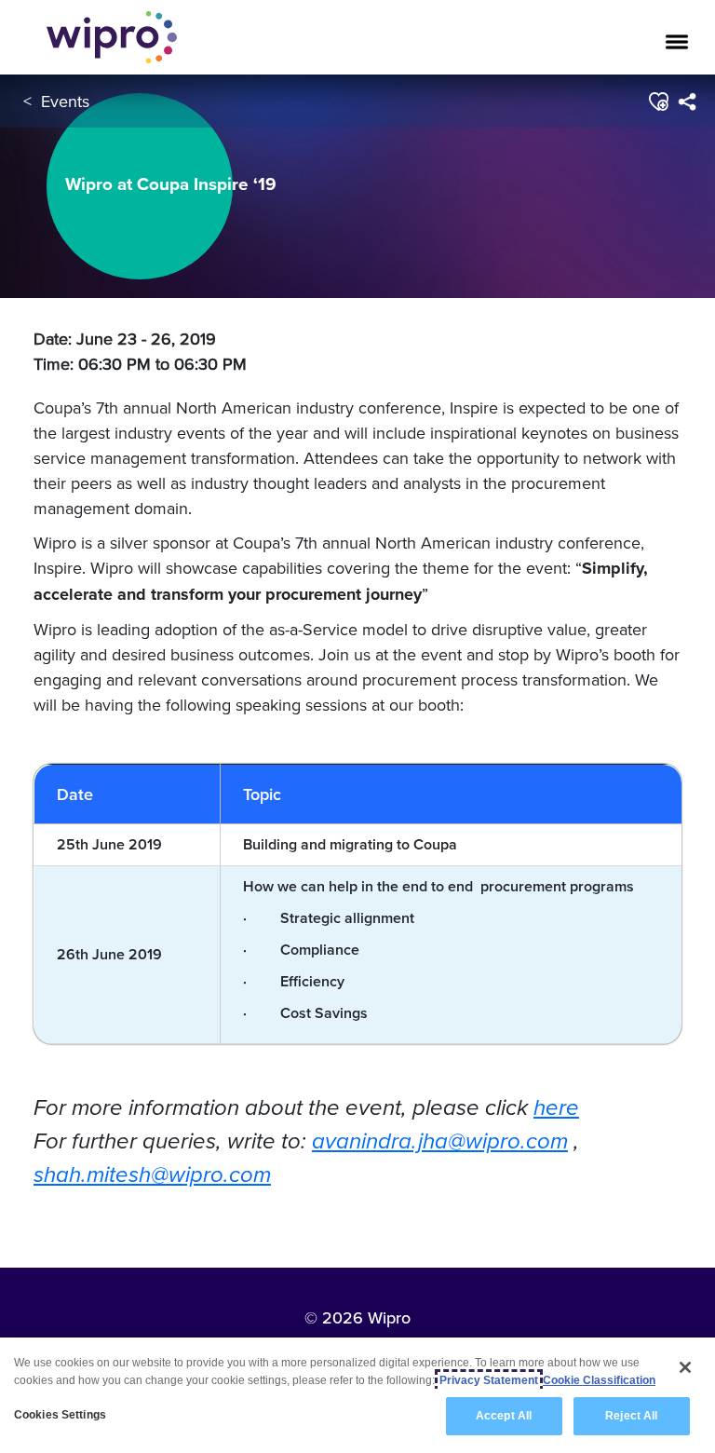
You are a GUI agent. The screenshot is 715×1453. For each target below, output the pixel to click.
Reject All (631, 1415)
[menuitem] (686, 101)
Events (65, 101)
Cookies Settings (60, 1414)
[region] (357, 1395)
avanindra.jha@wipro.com (440, 1141)
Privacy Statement (488, 1380)
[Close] (685, 1367)
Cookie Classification (599, 1380)
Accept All (504, 1415)
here (556, 1107)
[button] (658, 101)
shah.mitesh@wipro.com (152, 1174)
